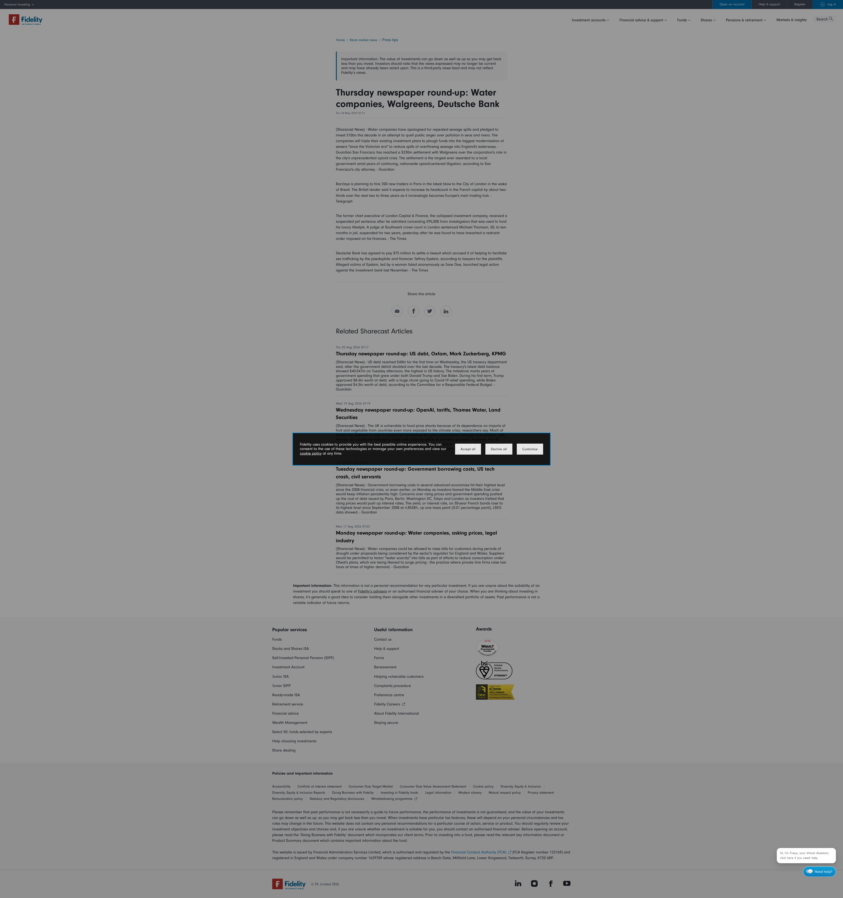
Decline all (499, 449)
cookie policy (311, 453)
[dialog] (421, 449)
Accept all (468, 449)
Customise (530, 449)
